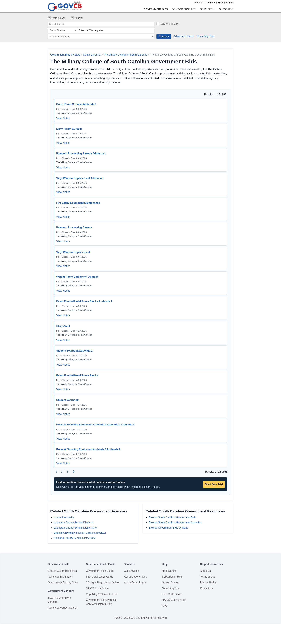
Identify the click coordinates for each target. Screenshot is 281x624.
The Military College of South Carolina (125, 54)
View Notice (63, 118)
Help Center (169, 570)
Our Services (131, 570)
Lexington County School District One (75, 527)
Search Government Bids (62, 570)
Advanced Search (184, 36)
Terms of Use (207, 576)
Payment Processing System (74, 227)
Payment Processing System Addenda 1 (81, 153)
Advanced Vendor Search (62, 607)
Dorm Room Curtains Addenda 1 (76, 104)
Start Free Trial (214, 484)
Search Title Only (169, 23)
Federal (79, 17)
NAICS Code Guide (97, 588)
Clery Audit (63, 326)
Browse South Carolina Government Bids (172, 517)
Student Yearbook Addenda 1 (74, 350)
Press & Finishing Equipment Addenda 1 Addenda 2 (88, 449)
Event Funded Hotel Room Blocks (77, 375)
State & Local (59, 17)
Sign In (229, 2)
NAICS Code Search (174, 599)
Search (165, 36)
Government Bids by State (65, 54)
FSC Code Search (172, 594)
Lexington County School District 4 (73, 522)
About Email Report (135, 582)
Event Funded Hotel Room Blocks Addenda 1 (84, 301)
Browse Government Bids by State (168, 527)
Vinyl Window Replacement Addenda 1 (80, 178)
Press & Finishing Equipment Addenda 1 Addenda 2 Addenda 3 (95, 424)
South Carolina (91, 54)
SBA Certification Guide (99, 576)
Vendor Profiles (184, 9)
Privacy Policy (208, 582)
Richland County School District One (75, 538)
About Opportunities (135, 576)
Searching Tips (205, 36)
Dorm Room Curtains (69, 129)
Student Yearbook (67, 400)
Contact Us (206, 588)
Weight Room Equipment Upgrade (77, 276)
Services (207, 9)
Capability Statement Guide (102, 594)
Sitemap (210, 2)
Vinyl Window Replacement (73, 252)
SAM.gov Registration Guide (102, 582)
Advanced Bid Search (60, 576)
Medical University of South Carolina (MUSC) (80, 533)
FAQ (164, 605)
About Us (198, 2)
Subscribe (226, 9)
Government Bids (156, 9)
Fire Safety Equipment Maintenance (78, 202)
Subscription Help (172, 576)
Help (220, 2)
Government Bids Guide (100, 570)
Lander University (64, 517)
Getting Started (170, 582)
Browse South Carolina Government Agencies (175, 522)
